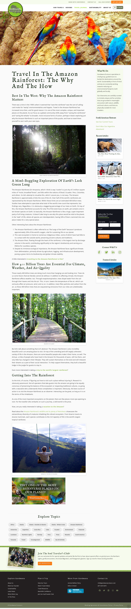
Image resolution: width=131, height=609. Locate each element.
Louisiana (13, 534)
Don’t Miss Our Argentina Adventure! (105, 127)
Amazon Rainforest (76, 524)
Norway (39, 534)
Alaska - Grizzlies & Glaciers (37, 524)
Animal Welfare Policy (74, 583)
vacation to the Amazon (53, 407)
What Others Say (13, 594)
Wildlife (47, 540)
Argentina (25, 529)
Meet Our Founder (13, 586)
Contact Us (92, 2)
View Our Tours (42, 583)
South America (79, 534)
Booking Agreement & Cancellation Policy (98, 605)
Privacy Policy (118, 605)
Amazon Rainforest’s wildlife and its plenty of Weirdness (45, 411)
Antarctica (14, 529)
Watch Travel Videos (44, 586)
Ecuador (57, 529)
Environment (69, 529)
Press (57, 534)
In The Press (11, 597)
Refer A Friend (72, 586)
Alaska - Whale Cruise (58, 524)
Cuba (47, 529)
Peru (49, 534)
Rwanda (67, 534)
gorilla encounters (49, 559)
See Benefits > (45, 563)
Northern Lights (27, 534)
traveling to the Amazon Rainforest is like (45, 259)
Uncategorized (35, 540)
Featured (81, 529)
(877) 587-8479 (117, 2)
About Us (10, 583)
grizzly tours (106, 556)
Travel (23, 540)
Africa (12, 524)
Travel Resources (43, 588)
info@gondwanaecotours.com (106, 583)
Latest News (11, 591)
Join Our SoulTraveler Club (46, 594)
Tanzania (13, 540)
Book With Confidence (77, 2)
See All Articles (60, 540)
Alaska (22, 524)
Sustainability (12, 588)
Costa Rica (37, 529)
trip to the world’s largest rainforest (52, 370)
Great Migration (63, 559)
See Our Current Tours (104, 122)
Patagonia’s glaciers (79, 559)
